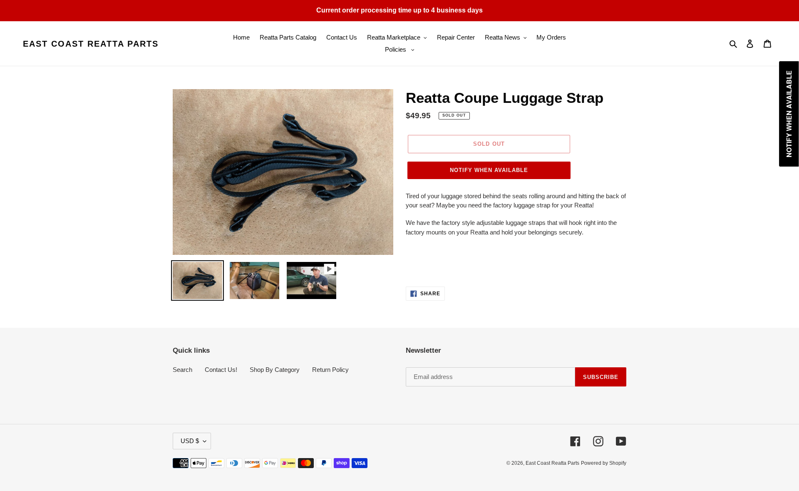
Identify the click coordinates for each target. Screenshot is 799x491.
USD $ (190, 440)
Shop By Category (275, 369)
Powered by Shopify (603, 463)
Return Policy (330, 369)
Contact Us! (221, 369)
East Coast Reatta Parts (91, 43)
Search (182, 369)
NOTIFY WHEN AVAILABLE (489, 170)
